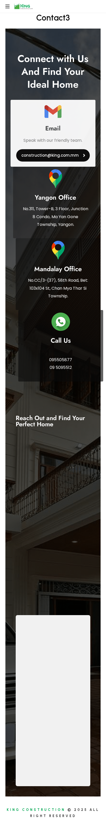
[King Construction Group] (24, 6)
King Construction (36, 810)
